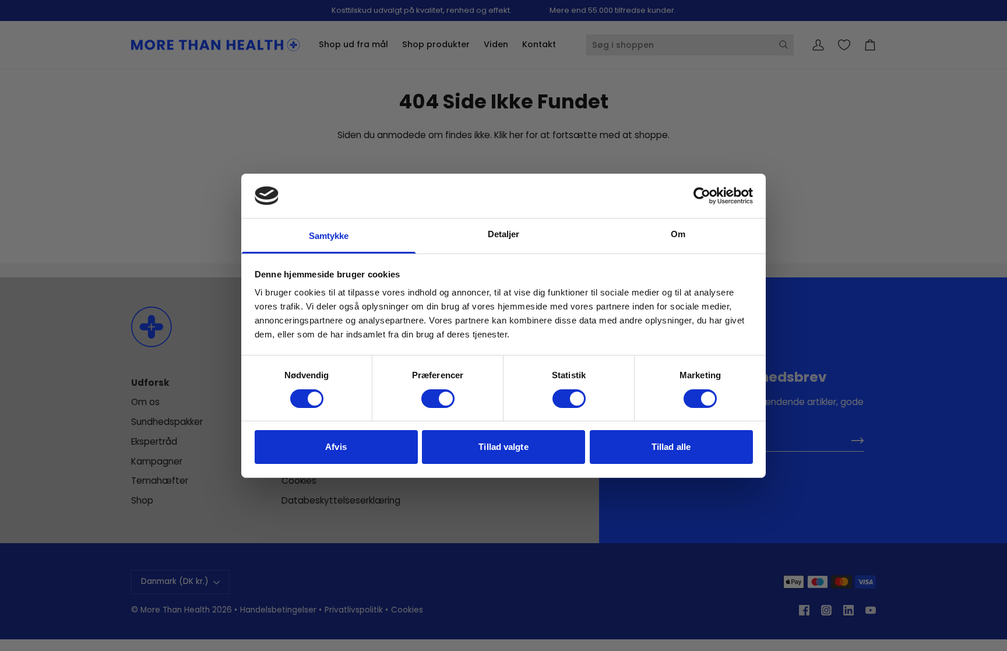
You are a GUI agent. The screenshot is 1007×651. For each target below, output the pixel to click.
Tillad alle (671, 447)
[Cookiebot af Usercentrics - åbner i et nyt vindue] (702, 196)
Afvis (336, 447)
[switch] (438, 398)
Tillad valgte (503, 447)
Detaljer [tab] (504, 234)
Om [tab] (678, 234)
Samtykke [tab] (329, 236)
